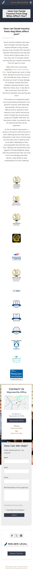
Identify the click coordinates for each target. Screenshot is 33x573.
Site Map (15, 568)
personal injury (10, 38)
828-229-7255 (16, 433)
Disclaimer (7, 505)
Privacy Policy (18, 505)
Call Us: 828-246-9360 (19, 2)
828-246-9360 (16, 428)
